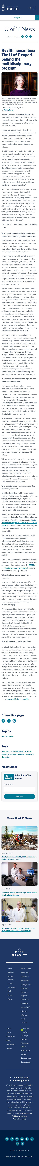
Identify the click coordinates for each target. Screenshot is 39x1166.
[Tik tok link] (32, 1139)
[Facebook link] (26, 36)
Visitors (10, 999)
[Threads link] (22, 1144)
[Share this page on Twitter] (3, 721)
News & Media (26, 969)
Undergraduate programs (26, 986)
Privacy (8, 1040)
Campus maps (26, 1058)
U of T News (19, 29)
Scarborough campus (25, 1052)
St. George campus (24, 1037)
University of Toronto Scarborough (21, 754)
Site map (9, 1049)
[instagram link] (30, 36)
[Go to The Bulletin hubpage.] (9, 777)
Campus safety (26, 1062)
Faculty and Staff (12, 989)
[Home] (11, 7)
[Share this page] (14, 721)
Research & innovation (25, 1001)
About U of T (25, 973)
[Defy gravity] (19, 951)
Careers (8, 1032)
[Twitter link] (22, 36)
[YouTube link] (22, 1139)
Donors (10, 995)
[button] (30, 8)
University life (25, 1007)
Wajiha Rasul (8, 110)
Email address (8, 784)
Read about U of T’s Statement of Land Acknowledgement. (22, 1116)
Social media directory (19, 1150)
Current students (11, 977)
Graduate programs (24, 994)
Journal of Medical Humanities (18, 699)
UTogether (24, 1015)
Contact (8, 1028)
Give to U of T (25, 977)
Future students (11, 970)
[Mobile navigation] (34, 8)
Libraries (24, 1011)
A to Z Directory (24, 1020)
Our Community (7, 736)
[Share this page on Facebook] (9, 721)
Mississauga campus (25, 1044)
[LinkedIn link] (27, 1139)
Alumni (10, 983)
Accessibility (10, 1036)
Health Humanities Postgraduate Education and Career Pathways (19, 522)
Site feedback (10, 1044)
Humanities (6, 757)
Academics (25, 981)
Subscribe (19, 796)
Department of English (10, 751)
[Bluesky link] (17, 1144)
